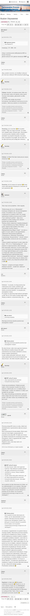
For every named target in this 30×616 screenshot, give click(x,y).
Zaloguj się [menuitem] (22, 1)
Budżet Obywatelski (9, 18)
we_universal (8, 612)
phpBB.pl (18, 611)
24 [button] (18, 24)
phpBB (14, 609)
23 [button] (15, 24)
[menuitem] (11, 614)
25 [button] (20, 24)
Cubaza (3, 62)
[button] (8, 25)
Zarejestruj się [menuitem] (14, 1)
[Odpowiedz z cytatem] (25, 29)
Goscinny (7, 81)
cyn (2, 274)
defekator (7, 195)
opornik (9, 415)
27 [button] (25, 24)
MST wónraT (4, 29)
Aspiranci (3, 500)
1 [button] (12, 24)
